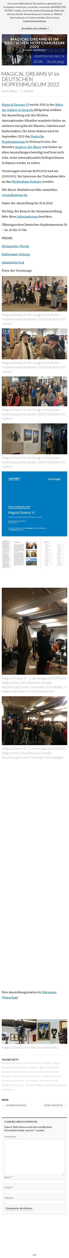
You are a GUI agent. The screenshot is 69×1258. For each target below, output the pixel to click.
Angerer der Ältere (28, 147)
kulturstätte (51, 1071)
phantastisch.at (13, 262)
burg (56, 1063)
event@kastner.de (15, 195)
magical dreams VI (51, 1076)
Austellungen (39, 50)
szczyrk (19, 1085)
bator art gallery (32, 1063)
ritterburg (7, 1085)
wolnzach (7, 1089)
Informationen (27, 216)
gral (42, 1067)
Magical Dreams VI (15, 104)
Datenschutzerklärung (34, 21)
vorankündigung (34, 1085)
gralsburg (52, 1067)
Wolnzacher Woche (15, 246)
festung (6, 1067)
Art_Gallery (11, 91)
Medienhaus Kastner (27, 181)
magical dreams (31, 1076)
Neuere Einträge (16, 1105)
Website (8, 1197)
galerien (33, 1067)
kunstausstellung (11, 1076)
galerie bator (19, 1067)
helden (6, 1071)
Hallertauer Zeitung (16, 254)
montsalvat (32, 1080)
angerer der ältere (12, 1063)
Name (8, 1177)
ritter (54, 1080)
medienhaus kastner (13, 1080)
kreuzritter (37, 1071)
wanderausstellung (55, 1085)
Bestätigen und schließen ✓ (35, 28)
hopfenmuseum (20, 1071)
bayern (47, 1063)
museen (45, 1080)
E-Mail (8, 1187)
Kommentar (10, 1136)
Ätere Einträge (53, 1105)
